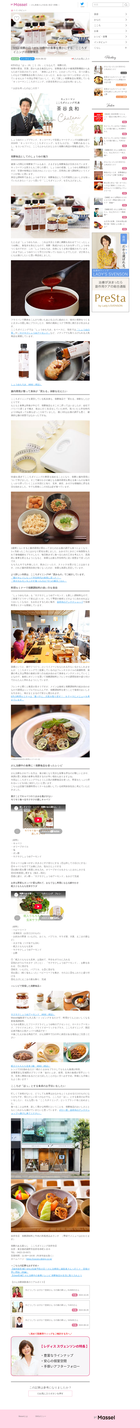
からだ (97, 20)
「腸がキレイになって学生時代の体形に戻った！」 (36, 577)
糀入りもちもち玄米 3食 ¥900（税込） (30, 1066)
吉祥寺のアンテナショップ (70, 602)
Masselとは (23, 1416)
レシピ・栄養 (100, 36)
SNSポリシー (40, 1416)
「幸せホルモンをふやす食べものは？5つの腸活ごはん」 (39, 581)
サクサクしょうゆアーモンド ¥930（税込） (33, 1014)
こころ (97, 25)
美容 (96, 14)
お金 (96, 31)
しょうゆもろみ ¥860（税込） (26, 384)
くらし (97, 48)
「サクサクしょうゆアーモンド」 (34, 333)
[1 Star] (72, 59)
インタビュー (100, 42)
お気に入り (17, 18)
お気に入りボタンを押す (51, 1393)
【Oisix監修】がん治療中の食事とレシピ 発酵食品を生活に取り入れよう (46, 1275)
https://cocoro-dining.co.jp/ (39, 1259)
